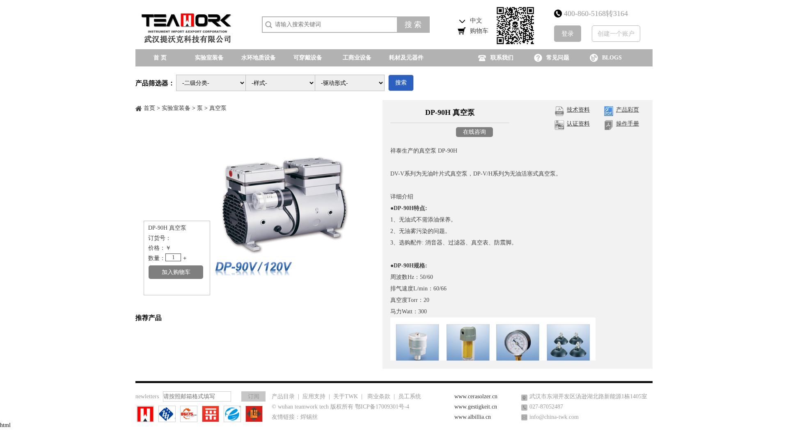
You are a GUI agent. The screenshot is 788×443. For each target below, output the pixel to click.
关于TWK (345, 396)
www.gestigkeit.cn (475, 407)
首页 (149, 108)
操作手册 (627, 124)
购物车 (479, 30)
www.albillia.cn (472, 417)
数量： (156, 258)
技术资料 (578, 110)
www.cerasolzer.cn (475, 396)
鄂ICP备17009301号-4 (382, 407)
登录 (567, 33)
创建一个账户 (616, 33)
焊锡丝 (309, 417)
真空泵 (218, 108)
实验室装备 (176, 108)
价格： (156, 248)
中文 (476, 20)
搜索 (401, 83)
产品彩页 (627, 110)
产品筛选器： (155, 83)
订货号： (159, 238)
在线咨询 (474, 132)
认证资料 (578, 124)
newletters (147, 396)
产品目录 (283, 396)
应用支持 (313, 396)
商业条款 (378, 396)
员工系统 (409, 396)
